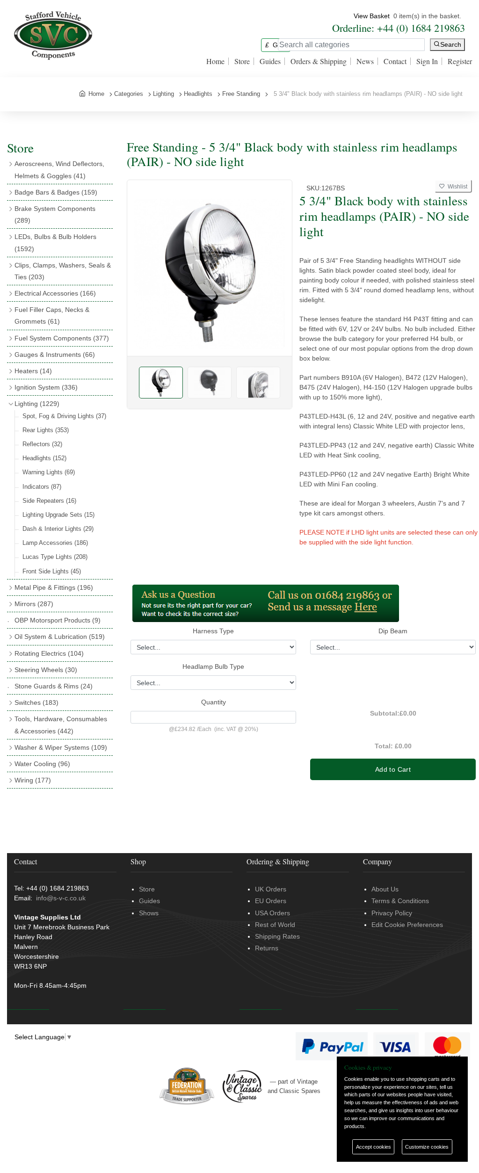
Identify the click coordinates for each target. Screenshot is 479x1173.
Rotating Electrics (49, 653)
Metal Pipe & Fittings (54, 587)
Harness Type (213, 631)
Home (215, 61)
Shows (149, 913)
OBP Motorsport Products (58, 620)
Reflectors (42, 444)
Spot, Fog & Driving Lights (64, 416)
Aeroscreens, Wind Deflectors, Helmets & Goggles (59, 169)
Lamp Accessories (55, 542)
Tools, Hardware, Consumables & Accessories (61, 724)
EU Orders (270, 901)
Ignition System (46, 387)
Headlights (44, 458)
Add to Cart (393, 769)
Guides (270, 61)
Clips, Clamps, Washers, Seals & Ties (63, 271)
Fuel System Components (62, 338)
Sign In (427, 61)
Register (460, 61)
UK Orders (270, 889)
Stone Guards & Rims (54, 686)
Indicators (41, 486)
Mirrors (34, 604)
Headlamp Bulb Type (213, 666)
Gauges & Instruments (55, 354)
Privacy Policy (391, 913)
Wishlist (456, 186)
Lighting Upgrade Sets (58, 514)
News (365, 61)
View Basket (372, 16)
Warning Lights (48, 472)
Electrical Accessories (55, 293)
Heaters (33, 371)
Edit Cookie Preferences (407, 924)
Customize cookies (427, 1147)
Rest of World (275, 924)
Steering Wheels (46, 669)
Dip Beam (392, 631)
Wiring (33, 780)
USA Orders (272, 913)
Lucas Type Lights (54, 556)
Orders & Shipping (318, 61)
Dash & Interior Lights (58, 528)
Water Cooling (42, 764)
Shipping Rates (277, 936)
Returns (266, 948)
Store (242, 61)
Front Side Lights (51, 571)
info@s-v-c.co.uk (61, 898)
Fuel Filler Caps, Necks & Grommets (52, 315)
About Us (385, 889)
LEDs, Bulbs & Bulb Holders (55, 242)
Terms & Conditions (400, 901)
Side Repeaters (49, 500)
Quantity (213, 702)
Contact (395, 61)
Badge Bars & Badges (56, 192)
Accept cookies (373, 1147)
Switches (36, 702)
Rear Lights (45, 430)
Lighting (37, 403)
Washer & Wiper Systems (61, 747)
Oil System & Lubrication (60, 636)
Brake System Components (55, 214)
